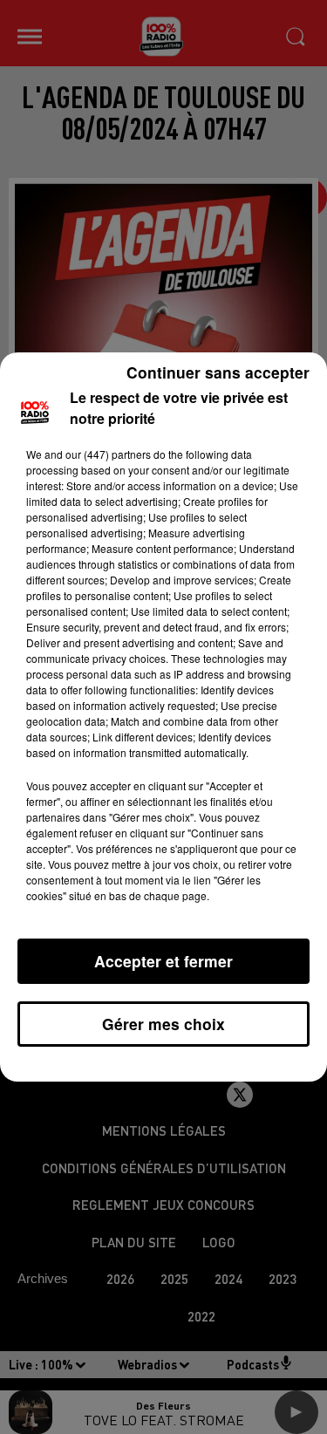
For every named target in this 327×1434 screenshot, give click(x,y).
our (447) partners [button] (108, 454)
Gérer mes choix (163, 1024)
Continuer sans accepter (218, 372)
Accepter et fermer (163, 961)
